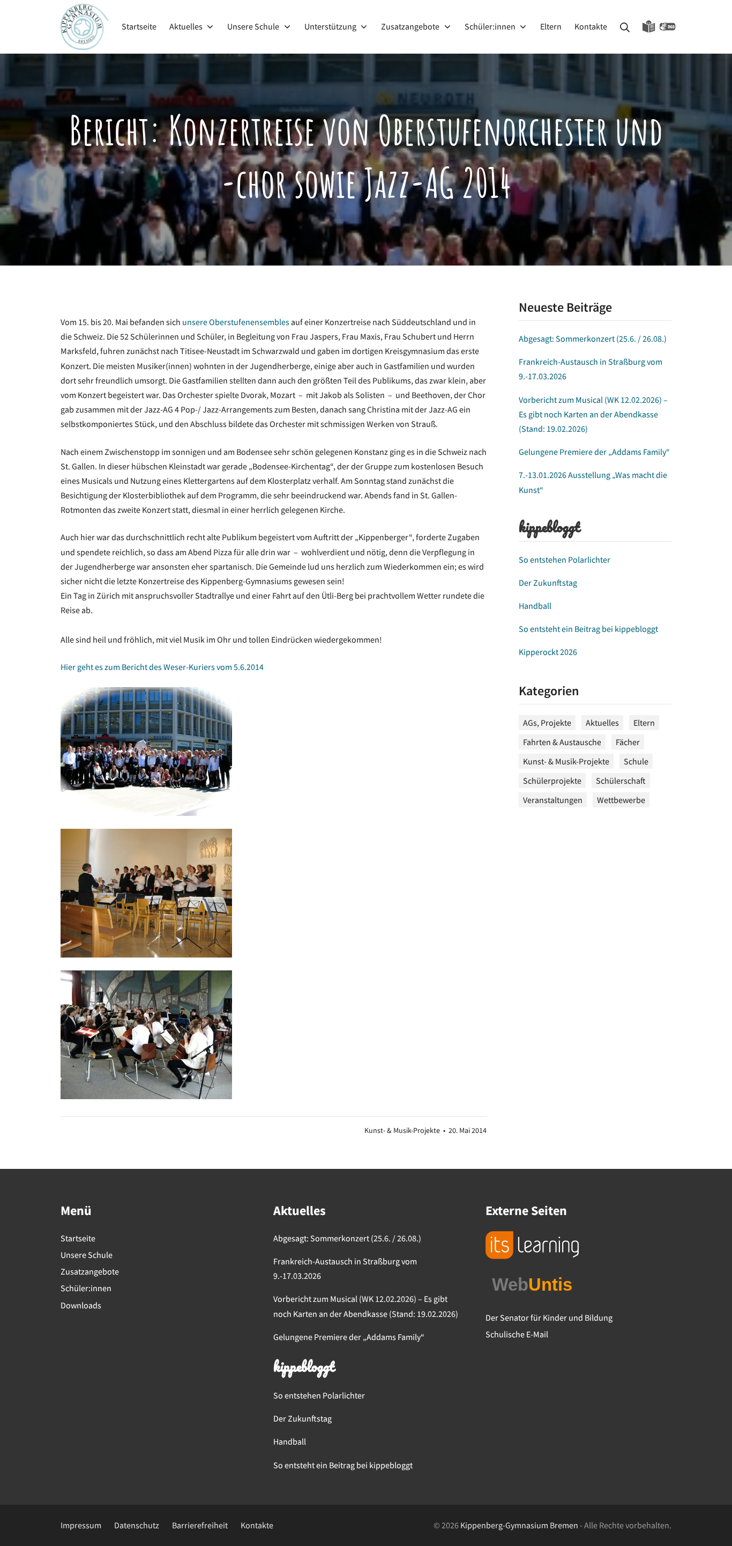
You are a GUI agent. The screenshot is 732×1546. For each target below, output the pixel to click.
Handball (535, 605)
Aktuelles (602, 722)
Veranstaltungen (552, 799)
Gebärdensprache (668, 27)
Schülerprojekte (552, 780)
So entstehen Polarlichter (564, 559)
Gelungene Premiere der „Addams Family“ (594, 451)
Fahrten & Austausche (562, 742)
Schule (636, 761)
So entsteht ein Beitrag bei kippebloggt (588, 628)
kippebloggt (549, 528)
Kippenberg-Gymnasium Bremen (519, 1525)
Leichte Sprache (649, 26)
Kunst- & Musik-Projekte (402, 1130)
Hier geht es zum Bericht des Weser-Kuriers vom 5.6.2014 (162, 666)
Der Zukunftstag (548, 582)
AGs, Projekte (547, 722)
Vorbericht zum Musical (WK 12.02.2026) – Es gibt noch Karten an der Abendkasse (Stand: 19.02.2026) (593, 414)
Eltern (644, 722)
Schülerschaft (621, 780)
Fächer (628, 742)
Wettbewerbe (621, 799)
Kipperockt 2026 (548, 651)
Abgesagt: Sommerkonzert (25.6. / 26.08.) (593, 338)
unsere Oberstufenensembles (235, 321)
